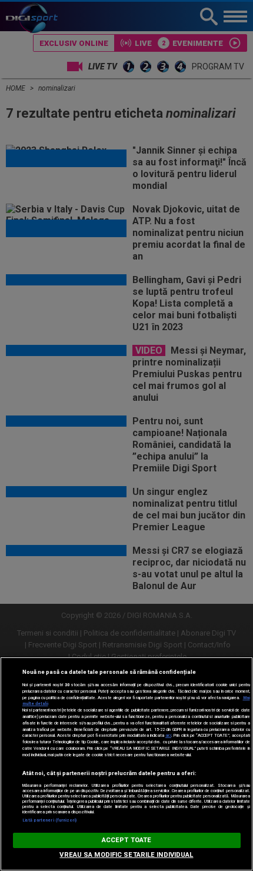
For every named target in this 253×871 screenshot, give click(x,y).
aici (168, 735)
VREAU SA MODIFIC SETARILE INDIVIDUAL (126, 855)
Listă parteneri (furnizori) (49, 820)
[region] (126, 764)
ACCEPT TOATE (126, 840)
